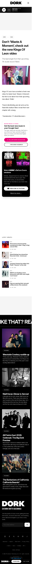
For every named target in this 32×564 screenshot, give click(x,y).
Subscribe (16, 561)
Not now (26, 561)
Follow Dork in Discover (16, 139)
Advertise (5, 541)
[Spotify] (23, 536)
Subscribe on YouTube (17, 188)
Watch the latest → (16, 193)
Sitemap (19, 545)
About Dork (17, 541)
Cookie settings (16, 549)
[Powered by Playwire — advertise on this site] (16, 558)
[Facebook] (9, 536)
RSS (23, 545)
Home (4, 37)
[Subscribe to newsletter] (27, 525)
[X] (14, 536)
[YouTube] (18, 536)
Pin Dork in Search (16, 144)
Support (11, 541)
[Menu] (28, 3)
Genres (9, 545)
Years (14, 545)
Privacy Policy (25, 541)
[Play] (4, 10)
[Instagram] (5, 536)
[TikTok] (27, 536)
